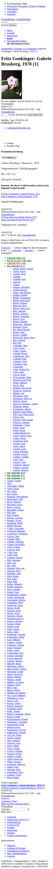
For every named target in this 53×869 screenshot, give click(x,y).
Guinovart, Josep (15, 605)
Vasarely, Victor (14, 754)
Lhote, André (13, 650)
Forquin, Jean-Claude (23, 420)
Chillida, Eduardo (15, 541)
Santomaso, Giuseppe (17, 722)
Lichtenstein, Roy (15, 653)
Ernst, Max (12, 581)
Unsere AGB (13, 825)
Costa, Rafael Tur (21, 369)
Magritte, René (14, 663)
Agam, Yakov (19, 271)
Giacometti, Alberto (16, 600)
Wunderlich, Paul (15, 772)
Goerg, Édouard (20, 451)
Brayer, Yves (19, 319)
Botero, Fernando (21, 316)
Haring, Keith (13, 608)
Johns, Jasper (13, 629)
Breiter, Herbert (20, 321)
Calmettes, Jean (20, 345)
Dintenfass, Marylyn (22, 398)
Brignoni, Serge (20, 327)
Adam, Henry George (23, 268)
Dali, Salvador (13, 560)
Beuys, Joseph (13, 507)
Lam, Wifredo (13, 640)
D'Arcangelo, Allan (22, 377)
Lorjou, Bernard (14, 658)
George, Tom (19, 443)
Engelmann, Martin (22, 409)
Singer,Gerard (13, 727)
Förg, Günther (13, 589)
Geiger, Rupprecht (15, 597)
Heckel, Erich (13, 613)
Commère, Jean (20, 364)
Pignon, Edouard (15, 706)
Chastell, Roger (20, 353)
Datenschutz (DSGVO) (18, 819)
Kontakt (11, 33)
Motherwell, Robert (16, 693)
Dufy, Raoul (13, 576)
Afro (9, 483)
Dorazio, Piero (14, 571)
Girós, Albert (19, 446)
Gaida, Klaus (19, 430)
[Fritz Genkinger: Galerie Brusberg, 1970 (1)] (11, 98)
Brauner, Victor (14, 520)
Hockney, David (14, 616)
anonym (16, 282)
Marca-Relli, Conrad (16, 669)
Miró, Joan (12, 687)
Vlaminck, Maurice (16, 764)
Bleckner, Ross (20, 306)
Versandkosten (8, 112)
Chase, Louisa (19, 351)
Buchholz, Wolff (15, 523)
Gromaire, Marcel (21, 465)
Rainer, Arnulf (13, 716)
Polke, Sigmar (13, 711)
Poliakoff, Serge (14, 708)
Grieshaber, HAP (15, 602)
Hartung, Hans (14, 610)
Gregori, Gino (19, 462)
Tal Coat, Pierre (14, 735)
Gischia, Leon (19, 449)
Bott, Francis (13, 515)
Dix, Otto (11, 565)
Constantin (18, 367)
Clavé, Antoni (13, 547)
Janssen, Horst (13, 624)
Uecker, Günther (15, 751)
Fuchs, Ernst (19, 427)
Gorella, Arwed (20, 454)
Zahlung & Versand (16, 848)
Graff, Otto (18, 459)
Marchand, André (15, 671)
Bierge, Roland (20, 303)
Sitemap (11, 833)
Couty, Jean (18, 372)
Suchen (12, 25)
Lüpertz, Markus (15, 661)
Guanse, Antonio (21, 467)
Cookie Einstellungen (17, 835)
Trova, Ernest (13, 748)
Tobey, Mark (13, 746)
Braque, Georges (15, 518)
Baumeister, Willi (15, 499)
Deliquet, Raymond (22, 388)
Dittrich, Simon (20, 401)
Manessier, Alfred (15, 666)
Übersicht (5, 248)
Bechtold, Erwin (14, 504)
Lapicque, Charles (15, 645)
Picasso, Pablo (13, 703)
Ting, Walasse (13, 740)
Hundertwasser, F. (15, 618)
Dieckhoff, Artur (20, 396)
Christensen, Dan (21, 356)
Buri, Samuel (19, 340)
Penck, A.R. (12, 701)
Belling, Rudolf (20, 295)
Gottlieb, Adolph (21, 457)
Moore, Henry (13, 690)
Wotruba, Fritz (13, 769)
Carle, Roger (19, 348)
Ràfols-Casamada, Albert (18, 714)
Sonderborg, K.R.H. (16, 730)
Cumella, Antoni (14, 557)
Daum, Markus (20, 382)
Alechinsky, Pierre (15, 486)
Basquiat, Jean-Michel (17, 496)
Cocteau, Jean (13, 549)
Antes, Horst (13, 488)
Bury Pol (17, 343)
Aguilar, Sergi (19, 274)
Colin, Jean (12, 552)
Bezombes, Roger (15, 510)
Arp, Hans (12, 491)
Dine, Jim (11, 563)
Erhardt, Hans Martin (23, 412)
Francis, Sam (13, 592)
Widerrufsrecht (14, 822)
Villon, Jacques (14, 761)
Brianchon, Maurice (22, 324)
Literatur (11, 856)
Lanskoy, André (14, 642)
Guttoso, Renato (20, 470)
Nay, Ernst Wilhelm (16, 695)
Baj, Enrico (12, 494)
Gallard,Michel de (21, 433)
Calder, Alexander (15, 528)
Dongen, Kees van (15, 568)
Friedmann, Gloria (21, 425)
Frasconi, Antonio (21, 422)
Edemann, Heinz (21, 406)
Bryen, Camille (20, 335)
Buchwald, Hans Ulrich (24, 337)
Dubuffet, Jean (14, 573)
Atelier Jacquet (20, 290)
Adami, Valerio (14, 480)
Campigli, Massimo (16, 531)
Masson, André (14, 679)
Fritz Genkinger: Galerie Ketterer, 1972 (19, 196)
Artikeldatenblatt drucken (19, 128)
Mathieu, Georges (15, 682)
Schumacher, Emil (15, 724)
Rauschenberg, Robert (17, 719)
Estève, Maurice (14, 584)
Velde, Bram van (15, 759)
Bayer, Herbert (14, 502)
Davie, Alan (18, 385)
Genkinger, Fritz (20, 441)
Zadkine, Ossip (14, 775)
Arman (16, 284)
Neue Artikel (13, 777)
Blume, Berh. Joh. (21, 308)
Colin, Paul (12, 555)
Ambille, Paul (19, 279)
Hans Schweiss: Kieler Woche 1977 (18, 220)
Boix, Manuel (19, 311)
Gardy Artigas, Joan (22, 435)
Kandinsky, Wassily (16, 634)
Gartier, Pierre (19, 438)
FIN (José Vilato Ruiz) (23, 414)
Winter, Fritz (13, 767)
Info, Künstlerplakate (17, 853)
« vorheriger (15, 250)
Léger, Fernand (14, 647)
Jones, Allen (12, 632)
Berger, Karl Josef (21, 300)
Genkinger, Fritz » (9, 801)
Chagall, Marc (13, 539)
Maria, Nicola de (15, 674)
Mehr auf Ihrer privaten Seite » (15, 804)
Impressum (12, 35)
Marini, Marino (14, 677)
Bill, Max (11, 512)
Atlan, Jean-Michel (22, 292)
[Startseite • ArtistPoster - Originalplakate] (16, 19)
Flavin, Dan (18, 417)
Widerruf (11, 845)
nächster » (29, 250)
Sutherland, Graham (16, 732)
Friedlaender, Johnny (16, 594)
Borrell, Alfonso (20, 313)
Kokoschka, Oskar (15, 637)
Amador (17, 276)
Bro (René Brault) (21, 329)
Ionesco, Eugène (15, 621)
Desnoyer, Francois (22, 390)
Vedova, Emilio (14, 756)
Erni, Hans (12, 579)
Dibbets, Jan (18, 393)
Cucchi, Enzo (19, 374)
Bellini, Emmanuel (21, 298)
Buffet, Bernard (14, 526)
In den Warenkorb (34, 115)
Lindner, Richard (15, 655)
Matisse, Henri (14, 685)
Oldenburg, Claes (15, 698)
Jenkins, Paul (13, 626)
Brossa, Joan (19, 332)
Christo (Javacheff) (16, 544)
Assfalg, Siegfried (21, 287)
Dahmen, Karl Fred (22, 380)
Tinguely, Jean (13, 743)
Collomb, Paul (19, 359)
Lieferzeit (11, 817)
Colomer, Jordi (20, 361)
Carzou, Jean (13, 536)
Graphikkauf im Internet (18, 851)
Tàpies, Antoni (14, 738)
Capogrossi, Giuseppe (17, 534)
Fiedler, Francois (15, 587)
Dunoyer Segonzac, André (25, 404)
